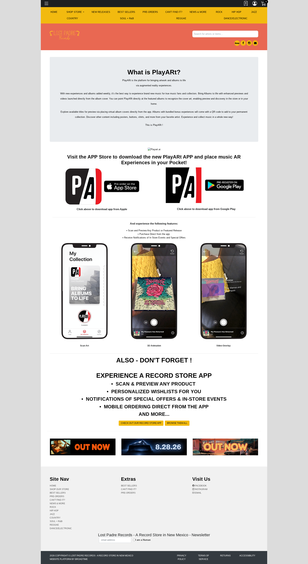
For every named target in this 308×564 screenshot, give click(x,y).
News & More (198, 12)
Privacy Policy (181, 557)
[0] (263, 4)
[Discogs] (237, 43)
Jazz (254, 12)
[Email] (255, 43)
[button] (75, 12)
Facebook (200, 485)
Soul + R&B (127, 18)
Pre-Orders (150, 12)
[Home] (64, 35)
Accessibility (247, 555)
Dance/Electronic (235, 18)
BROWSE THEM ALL (177, 423)
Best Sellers (126, 12)
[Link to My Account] (254, 4)
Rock (219, 12)
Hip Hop (236, 12)
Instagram (200, 489)
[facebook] (243, 43)
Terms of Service (203, 557)
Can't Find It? (173, 12)
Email (197, 493)
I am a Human (143, 540)
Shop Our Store (59, 489)
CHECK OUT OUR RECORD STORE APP (141, 423)
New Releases (101, 12)
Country (72, 18)
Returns (225, 555)
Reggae (181, 18)
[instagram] (249, 43)
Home (53, 485)
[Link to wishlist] (245, 4)
